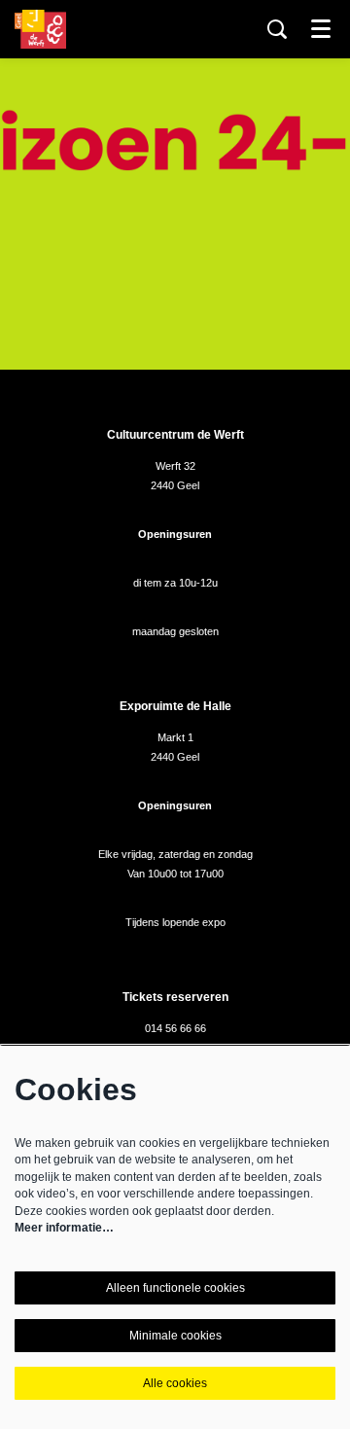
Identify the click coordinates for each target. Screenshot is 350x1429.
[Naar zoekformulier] (277, 29)
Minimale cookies (175, 1335)
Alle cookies (175, 1383)
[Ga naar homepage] (40, 29)
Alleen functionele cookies (175, 1288)
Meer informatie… (64, 1227)
